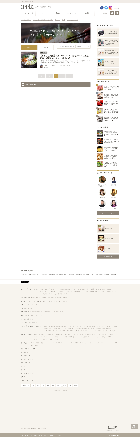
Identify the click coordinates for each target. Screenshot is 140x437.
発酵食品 (108, 328)
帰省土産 (53, 297)
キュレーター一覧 (25, 428)
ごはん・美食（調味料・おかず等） (30, 274)
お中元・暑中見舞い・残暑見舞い (104, 289)
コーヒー (111, 342)
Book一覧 (33, 428)
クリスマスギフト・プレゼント (64, 291)
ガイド (23, 370)
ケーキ (35, 334)
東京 (33, 385)
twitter (106, 8)
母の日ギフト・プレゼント (47, 294)
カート (112, 13)
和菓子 (70, 337)
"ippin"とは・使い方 (43, 428)
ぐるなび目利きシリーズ (36, 435)
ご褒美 (92, 289)
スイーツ (32, 308)
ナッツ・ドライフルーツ (55, 328)
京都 (38, 385)
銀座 (64, 385)
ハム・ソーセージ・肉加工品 (82, 328)
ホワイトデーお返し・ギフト (108, 291)
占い (22, 366)
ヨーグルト (76, 326)
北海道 (59, 385)
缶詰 (59, 330)
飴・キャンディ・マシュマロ (41, 339)
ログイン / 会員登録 (102, 13)
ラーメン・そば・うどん (99, 330)
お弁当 (63, 330)
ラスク (98, 334)
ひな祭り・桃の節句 (27, 319)
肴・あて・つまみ (110, 330)
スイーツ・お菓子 (26, 334)
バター (104, 326)
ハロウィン (24, 308)
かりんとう (103, 337)
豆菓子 (109, 337)
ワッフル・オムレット (107, 334)
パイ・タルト (42, 334)
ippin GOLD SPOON (27, 380)
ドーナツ (36, 337)
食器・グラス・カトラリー (29, 349)
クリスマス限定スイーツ (36, 311)
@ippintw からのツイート (62, 391)
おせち (33, 315)
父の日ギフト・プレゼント (62, 294)
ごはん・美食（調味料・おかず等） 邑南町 (78, 274)
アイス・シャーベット (93, 337)
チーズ (46, 328)
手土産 (43, 301)
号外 (22, 377)
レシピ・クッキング (67, 301)
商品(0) (45, 47)
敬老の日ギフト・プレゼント (47, 291)
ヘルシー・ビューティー (28, 305)
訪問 (33, 297)
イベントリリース (26, 373)
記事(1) (29, 47)
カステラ (65, 337)
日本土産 (65, 297)
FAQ (59, 435)
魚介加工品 (98, 328)
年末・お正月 (25, 315)
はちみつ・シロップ (112, 326)
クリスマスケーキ (48, 311)
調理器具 (23, 352)
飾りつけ (58, 301)
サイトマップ (53, 435)
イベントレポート (26, 359)
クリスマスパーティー (59, 311)
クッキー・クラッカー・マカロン (55, 334)
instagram (110, 8)
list (29, 281)
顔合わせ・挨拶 (46, 297)
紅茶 (116, 342)
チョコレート (68, 334)
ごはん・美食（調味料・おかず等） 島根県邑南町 (53, 274)
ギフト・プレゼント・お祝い (29, 289)
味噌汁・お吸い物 (74, 330)
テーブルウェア (25, 356)
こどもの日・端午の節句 (28, 322)
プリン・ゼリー (77, 334)
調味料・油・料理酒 (49, 326)
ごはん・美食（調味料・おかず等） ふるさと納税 (103, 274)
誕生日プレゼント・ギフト (52, 289)
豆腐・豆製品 (47, 330)
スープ (85, 330)
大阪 (70, 385)
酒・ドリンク (25, 343)
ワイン (33, 342)
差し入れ (38, 297)
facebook (102, 8)
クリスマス (24, 312)
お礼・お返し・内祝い (84, 289)
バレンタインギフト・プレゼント (91, 291)
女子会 (53, 301)
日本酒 (37, 342)
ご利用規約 (46, 435)
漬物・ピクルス (68, 326)
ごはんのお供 (59, 326)
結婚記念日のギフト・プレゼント (68, 289)
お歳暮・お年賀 (77, 291)
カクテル (86, 342)
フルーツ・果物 (54, 339)
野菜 (103, 328)
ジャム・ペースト (96, 326)
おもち (40, 315)
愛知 (53, 385)
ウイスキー (47, 342)
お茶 (32, 345)
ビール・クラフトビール (77, 342)
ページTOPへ (134, 432)
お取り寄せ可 (25, 385)
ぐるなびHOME (25, 435)
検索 (117, 13)
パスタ (64, 328)
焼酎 (42, 342)
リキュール (93, 342)
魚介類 (92, 328)
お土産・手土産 (25, 297)
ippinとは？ (116, 8)
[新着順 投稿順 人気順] (83, 47)
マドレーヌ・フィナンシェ (46, 337)
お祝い (42, 289)
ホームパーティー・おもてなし (30, 301)
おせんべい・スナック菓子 (80, 337)
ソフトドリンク (101, 342)
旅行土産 (59, 297)
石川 (43, 385)
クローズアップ (25, 363)
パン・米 (88, 326)
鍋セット (55, 330)
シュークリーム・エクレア (89, 334)
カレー (89, 330)
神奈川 (75, 385)
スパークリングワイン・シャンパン (60, 342)
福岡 (48, 385)
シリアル (82, 326)
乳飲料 (36, 345)
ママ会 (48, 301)
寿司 (68, 330)
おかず (69, 328)
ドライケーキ (58, 337)
